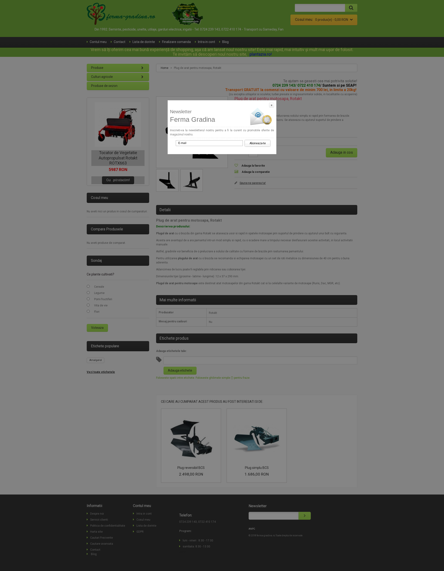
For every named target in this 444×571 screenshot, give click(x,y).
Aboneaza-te (258, 143)
